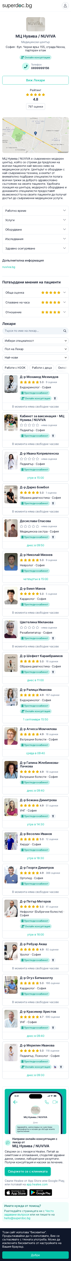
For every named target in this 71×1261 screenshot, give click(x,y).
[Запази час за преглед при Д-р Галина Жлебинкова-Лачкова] (35, 776)
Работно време (15, 210)
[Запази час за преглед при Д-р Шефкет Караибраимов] (35, 668)
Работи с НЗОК (15, 367)
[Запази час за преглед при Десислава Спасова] (35, 533)
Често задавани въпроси (29, 1212)
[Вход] (65, 5)
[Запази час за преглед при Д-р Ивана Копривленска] (35, 465)
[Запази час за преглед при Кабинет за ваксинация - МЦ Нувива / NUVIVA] (35, 430)
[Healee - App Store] (16, 1192)
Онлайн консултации (37, 57)
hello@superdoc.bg (17, 1218)
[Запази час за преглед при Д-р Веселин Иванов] (35, 846)
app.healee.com (37, 1184)
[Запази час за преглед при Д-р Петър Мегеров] (35, 918)
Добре (35, 1255)
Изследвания (14, 239)
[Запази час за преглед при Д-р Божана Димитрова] (35, 812)
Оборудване (13, 229)
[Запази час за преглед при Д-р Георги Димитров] (35, 880)
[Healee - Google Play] (40, 1192)
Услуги (10, 220)
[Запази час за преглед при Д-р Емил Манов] (35, 600)
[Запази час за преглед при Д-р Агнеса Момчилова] (35, 741)
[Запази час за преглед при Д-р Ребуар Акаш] (35, 956)
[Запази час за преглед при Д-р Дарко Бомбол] (35, 499)
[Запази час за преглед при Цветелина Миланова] (35, 634)
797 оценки (35, 106)
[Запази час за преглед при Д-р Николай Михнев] (35, 567)
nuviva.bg (8, 267)
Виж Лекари (35, 80)
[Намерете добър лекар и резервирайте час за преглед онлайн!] (17, 5)
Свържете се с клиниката (28, 1171)
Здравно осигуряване (20, 248)
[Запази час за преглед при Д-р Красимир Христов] (35, 1023)
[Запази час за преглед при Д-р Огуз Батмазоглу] (35, 990)
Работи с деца (42, 367)
